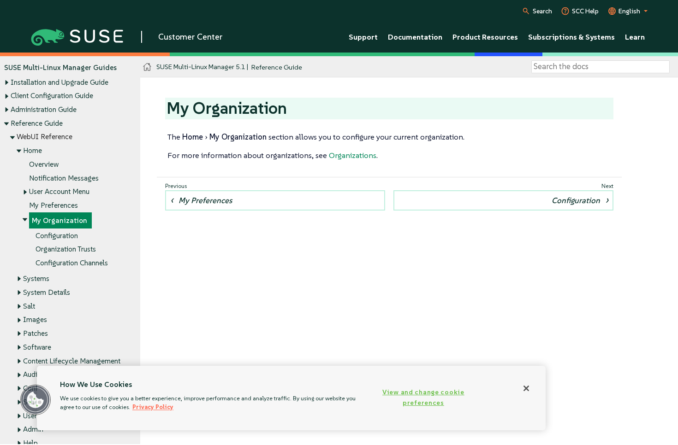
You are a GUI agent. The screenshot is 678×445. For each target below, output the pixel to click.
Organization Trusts (66, 249)
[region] (291, 398)
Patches (35, 333)
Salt (29, 306)
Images (35, 319)
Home (32, 150)
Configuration (57, 235)
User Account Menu (59, 191)
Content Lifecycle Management (71, 361)
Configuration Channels (72, 262)
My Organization (59, 220)
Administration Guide (44, 109)
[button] (35, 400)
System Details (46, 292)
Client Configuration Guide (52, 95)
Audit (31, 374)
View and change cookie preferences (423, 397)
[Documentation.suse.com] (147, 67)
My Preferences (53, 205)
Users (31, 415)
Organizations (352, 155)
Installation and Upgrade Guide (59, 82)
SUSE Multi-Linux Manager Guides (60, 67)
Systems (36, 278)
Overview (44, 164)
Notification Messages (64, 178)
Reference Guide (37, 123)
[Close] (526, 388)
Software (37, 347)
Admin (33, 429)
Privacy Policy (152, 407)
